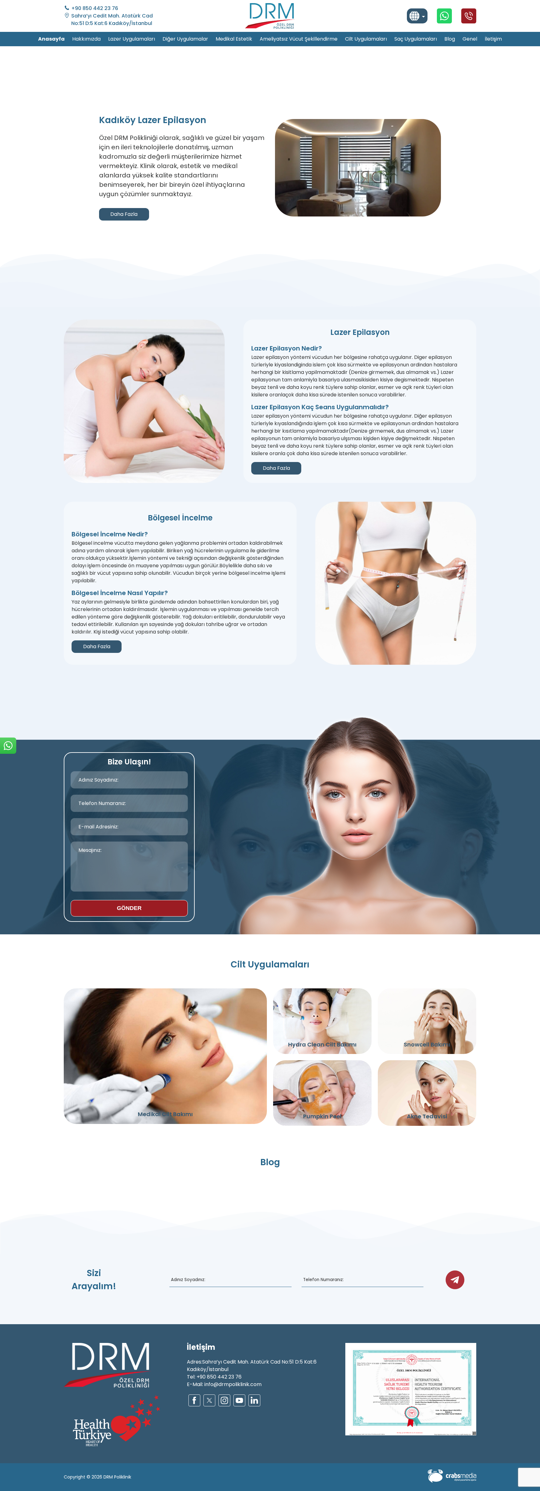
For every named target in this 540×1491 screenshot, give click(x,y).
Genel (469, 38)
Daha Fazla (124, 214)
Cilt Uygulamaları (366, 38)
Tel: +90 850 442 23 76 (214, 1376)
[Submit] (455, 1279)
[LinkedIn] (254, 1400)
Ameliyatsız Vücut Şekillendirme (299, 38)
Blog (449, 38)
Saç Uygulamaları (415, 38)
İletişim (493, 38)
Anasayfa (51, 38)
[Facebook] (194, 1400)
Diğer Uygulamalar (185, 38)
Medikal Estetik (234, 38)
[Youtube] (239, 1400)
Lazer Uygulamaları (131, 38)
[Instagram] (224, 1400)
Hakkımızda (86, 38)
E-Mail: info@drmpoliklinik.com (224, 1384)
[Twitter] (209, 1400)
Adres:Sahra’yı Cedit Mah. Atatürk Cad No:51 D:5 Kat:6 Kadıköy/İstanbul (252, 1365)
